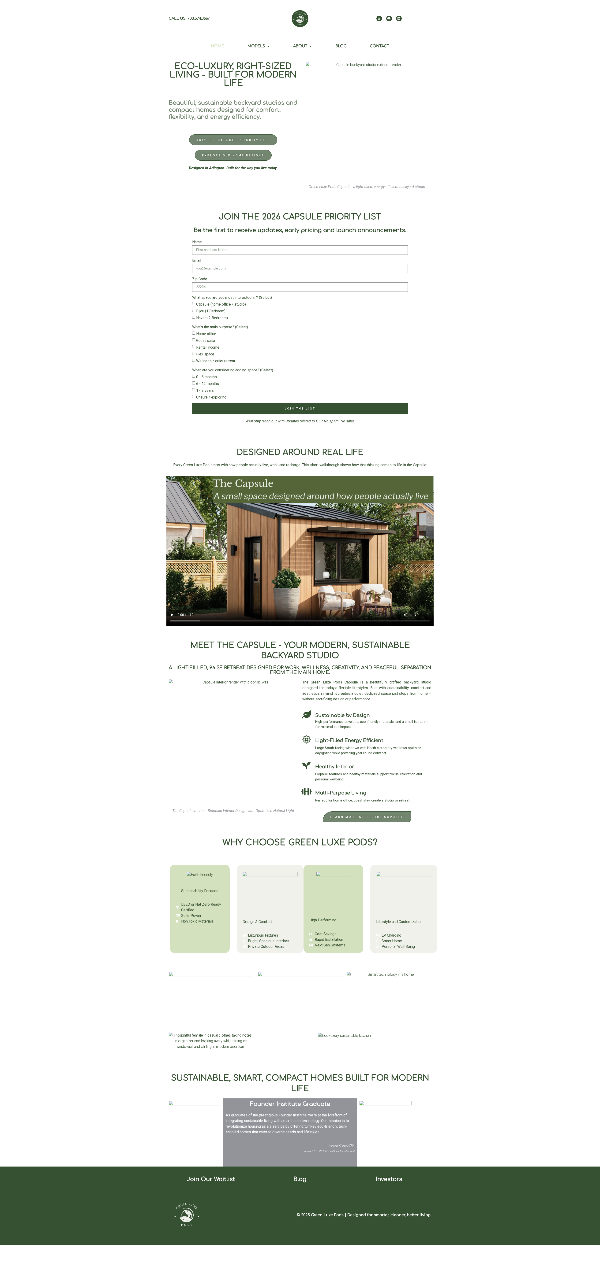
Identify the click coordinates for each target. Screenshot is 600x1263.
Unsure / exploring (211, 397)
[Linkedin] (399, 18)
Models (256, 46)
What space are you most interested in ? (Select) (232, 297)
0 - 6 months (206, 377)
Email (196, 260)
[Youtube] (389, 18)
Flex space (205, 354)
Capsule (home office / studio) (221, 304)
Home (217, 46)
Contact (379, 46)
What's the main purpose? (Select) (220, 327)
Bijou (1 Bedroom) (210, 311)
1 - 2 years (205, 390)
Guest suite (205, 340)
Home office (206, 334)
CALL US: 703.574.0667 (189, 18)
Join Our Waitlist (211, 1179)
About (300, 46)
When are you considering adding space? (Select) (232, 370)
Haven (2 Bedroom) (212, 318)
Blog (340, 46)
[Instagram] (379, 18)
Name (197, 242)
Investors (389, 1179)
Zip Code (199, 279)
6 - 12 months (207, 383)
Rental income (207, 347)
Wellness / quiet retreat (215, 361)
